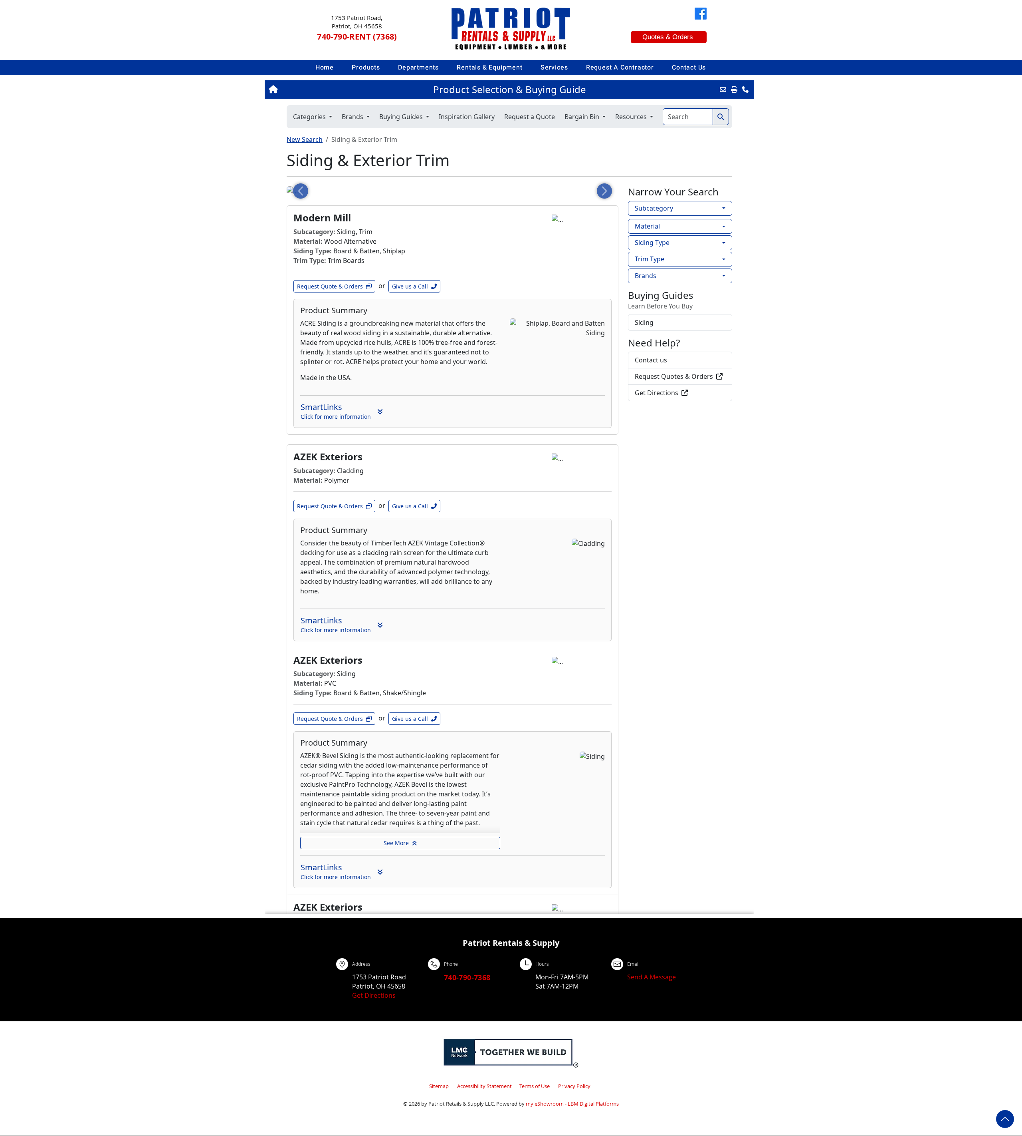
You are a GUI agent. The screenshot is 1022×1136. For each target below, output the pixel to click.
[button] (366, 67)
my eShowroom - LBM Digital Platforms (572, 1103)
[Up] (1005, 1119)
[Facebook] (701, 14)
